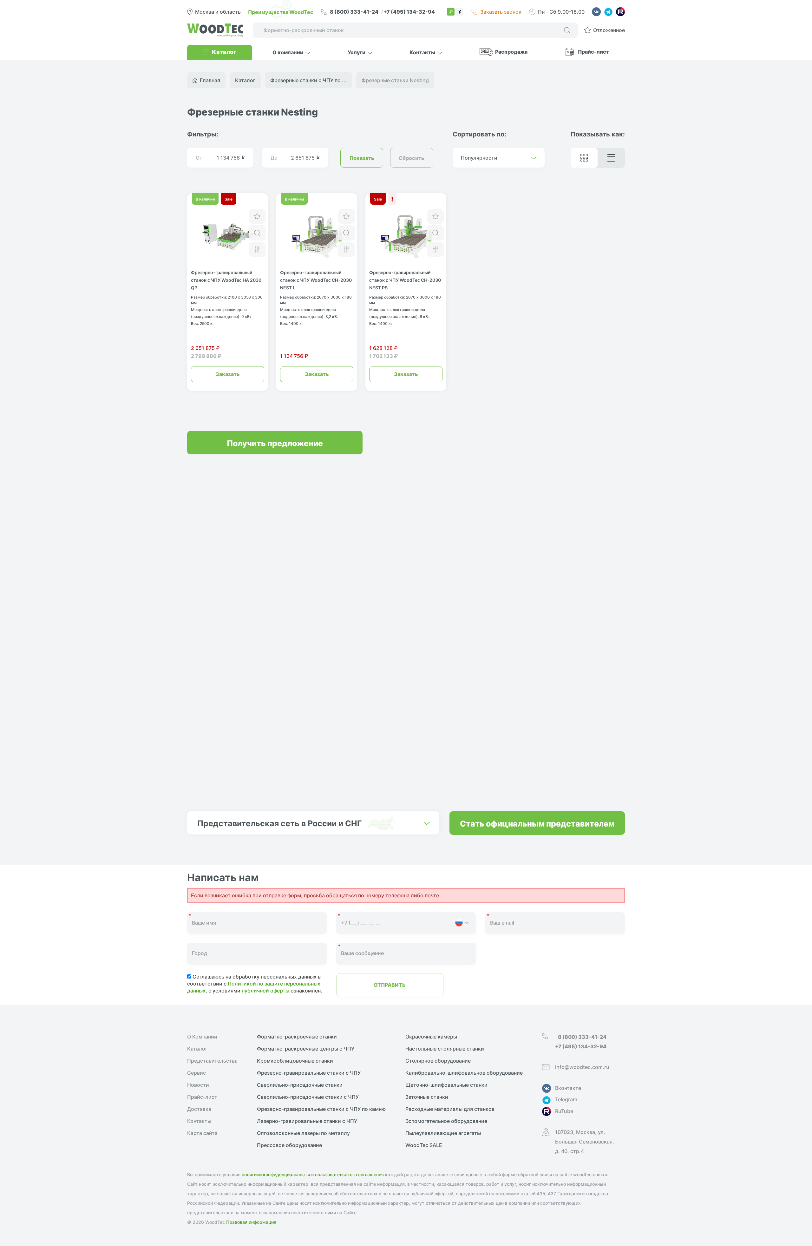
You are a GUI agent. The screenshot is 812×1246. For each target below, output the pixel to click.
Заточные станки (426, 1096)
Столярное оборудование (438, 1060)
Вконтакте (568, 1087)
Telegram (566, 1099)
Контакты (199, 1120)
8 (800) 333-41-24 (354, 11)
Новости (198, 1084)
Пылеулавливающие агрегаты (443, 1133)
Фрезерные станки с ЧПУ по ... (308, 80)
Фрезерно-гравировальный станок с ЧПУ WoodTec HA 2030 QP (226, 280)
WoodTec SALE (423, 1145)
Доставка (199, 1108)
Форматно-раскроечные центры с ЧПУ (305, 1048)
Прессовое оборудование (289, 1145)
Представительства (212, 1060)
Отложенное (609, 30)
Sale (228, 199)
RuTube (564, 1111)
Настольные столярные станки (444, 1048)
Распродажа (511, 51)
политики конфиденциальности (276, 1174)
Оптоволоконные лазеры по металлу (303, 1133)
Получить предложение (275, 443)
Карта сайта (202, 1133)
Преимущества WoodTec (280, 12)
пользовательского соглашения (349, 1174)
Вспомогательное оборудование (446, 1120)
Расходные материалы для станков (449, 1108)
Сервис (196, 1072)
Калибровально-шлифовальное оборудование (464, 1072)
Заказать (228, 374)
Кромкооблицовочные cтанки (295, 1060)
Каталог (197, 1048)
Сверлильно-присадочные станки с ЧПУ (308, 1096)
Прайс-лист (593, 51)
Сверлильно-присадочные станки (300, 1084)
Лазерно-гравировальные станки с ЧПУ (307, 1120)
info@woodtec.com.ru (582, 1067)
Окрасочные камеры (431, 1036)
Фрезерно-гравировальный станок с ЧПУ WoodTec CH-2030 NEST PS (405, 280)
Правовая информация (251, 1222)
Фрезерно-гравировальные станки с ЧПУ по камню (321, 1108)
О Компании (202, 1036)
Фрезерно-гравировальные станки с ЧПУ (309, 1072)
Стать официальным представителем (537, 823)
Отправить (390, 984)
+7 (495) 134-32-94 (409, 11)
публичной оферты (265, 990)
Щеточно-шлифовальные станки (446, 1084)
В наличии (205, 199)
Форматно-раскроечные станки (297, 1036)
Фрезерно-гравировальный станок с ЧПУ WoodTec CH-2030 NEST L (316, 280)
